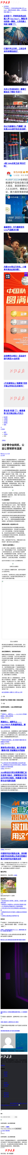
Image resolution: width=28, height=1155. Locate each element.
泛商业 (5, 434)
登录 (3, 429)
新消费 (5, 417)
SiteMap (6, 1086)
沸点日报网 (13, 1103)
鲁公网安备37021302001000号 (10, 1105)
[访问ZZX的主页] (8, 892)
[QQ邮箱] (4, 1065)
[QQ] (3, 1065)
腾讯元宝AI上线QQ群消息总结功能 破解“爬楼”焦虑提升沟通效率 (13, 939)
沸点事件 (6, 1094)
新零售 (5, 422)
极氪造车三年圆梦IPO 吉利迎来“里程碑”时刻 (14, 904)
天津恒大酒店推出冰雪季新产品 (10, 915)
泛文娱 (5, 421)
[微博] (1, 1065)
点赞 (16, 692)
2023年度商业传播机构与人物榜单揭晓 (12, 906)
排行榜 (5, 1072)
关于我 (5, 1082)
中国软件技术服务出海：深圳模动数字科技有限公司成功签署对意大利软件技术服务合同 (14, 856)
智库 (5, 424)
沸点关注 (6, 1092)
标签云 (5, 1074)
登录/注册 (20, 1048)
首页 (5, 432)
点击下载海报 (6, 1130)
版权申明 (6, 1084)
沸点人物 (6, 1096)
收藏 (11, 692)
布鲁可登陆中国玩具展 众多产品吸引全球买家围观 (10, 1030)
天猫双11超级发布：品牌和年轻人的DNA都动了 (10, 1021)
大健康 (5, 419)
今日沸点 (6, 6)
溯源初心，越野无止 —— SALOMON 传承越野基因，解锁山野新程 (13, 724)
